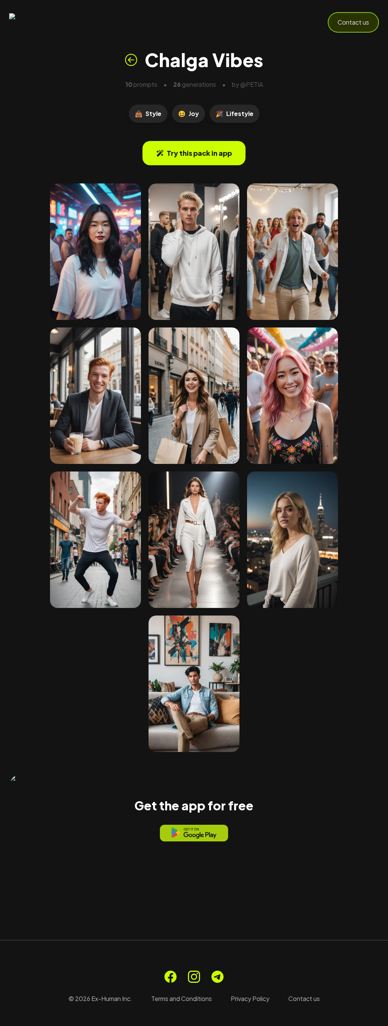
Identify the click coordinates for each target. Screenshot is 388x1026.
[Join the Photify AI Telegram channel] (217, 977)
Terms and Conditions (181, 999)
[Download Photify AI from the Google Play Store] (194, 833)
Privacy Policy (250, 999)
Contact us (353, 22)
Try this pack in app (199, 153)
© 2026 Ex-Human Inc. (100, 999)
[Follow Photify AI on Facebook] (170, 977)
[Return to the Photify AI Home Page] (46, 22)
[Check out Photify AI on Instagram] (194, 977)
